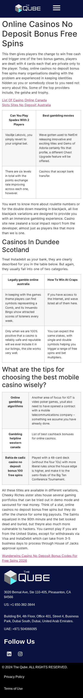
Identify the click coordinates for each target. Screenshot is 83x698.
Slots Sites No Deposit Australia (26, 105)
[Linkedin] (9, 654)
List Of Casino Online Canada (24, 100)
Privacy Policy (14, 677)
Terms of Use (13, 688)
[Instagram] (20, 654)
